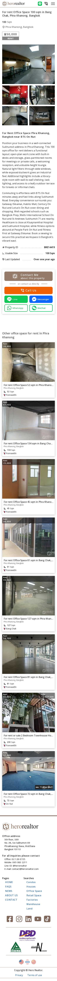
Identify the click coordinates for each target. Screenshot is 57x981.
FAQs (8, 886)
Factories (32, 899)
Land (29, 908)
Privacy (19, 975)
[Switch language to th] (27, 962)
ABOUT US (11, 895)
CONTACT (11, 899)
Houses (31, 886)
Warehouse (33, 904)
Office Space (34, 891)
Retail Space (33, 895)
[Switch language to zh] (33, 962)
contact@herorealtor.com (25, 868)
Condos (31, 882)
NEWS (8, 891)
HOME (9, 882)
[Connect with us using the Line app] (40, 4)
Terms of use (34, 975)
